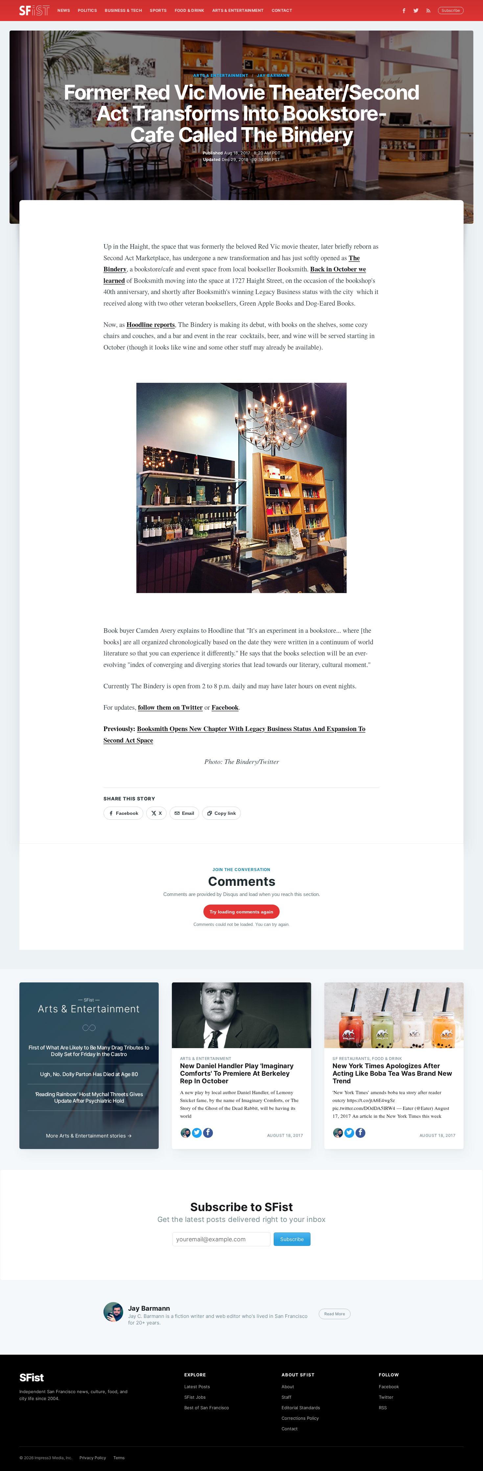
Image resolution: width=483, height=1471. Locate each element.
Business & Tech (123, 10)
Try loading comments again (241, 911)
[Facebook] (404, 10)
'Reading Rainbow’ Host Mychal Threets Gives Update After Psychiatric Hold (89, 1097)
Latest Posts (197, 1386)
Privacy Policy (93, 1457)
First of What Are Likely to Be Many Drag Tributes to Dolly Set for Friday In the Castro (89, 1050)
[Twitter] (416, 10)
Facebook (225, 707)
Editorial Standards (301, 1407)
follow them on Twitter (170, 707)
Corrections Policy (300, 1418)
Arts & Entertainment (238, 10)
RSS (383, 1407)
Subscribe (451, 10)
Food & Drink (189, 10)
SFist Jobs (195, 1397)
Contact (282, 10)
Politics (87, 10)
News (64, 10)
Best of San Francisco (206, 1407)
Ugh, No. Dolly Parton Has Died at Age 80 (89, 1074)
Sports (158, 10)
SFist (31, 1377)
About (288, 1386)
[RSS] (430, 10)
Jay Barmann (273, 75)
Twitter (386, 1397)
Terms (119, 1457)
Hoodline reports (150, 324)
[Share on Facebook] (208, 1132)
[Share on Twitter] (196, 1132)
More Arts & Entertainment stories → (89, 1136)
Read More (334, 1313)
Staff (286, 1397)
